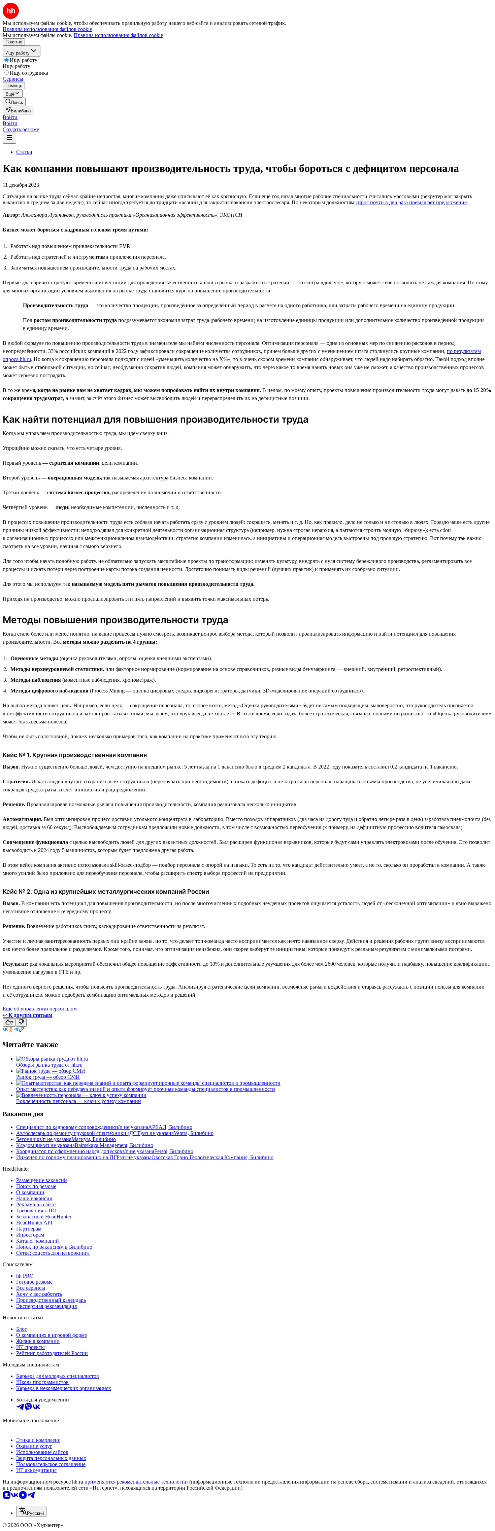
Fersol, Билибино (173, 1151)
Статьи (24, 152)
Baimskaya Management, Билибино (114, 1145)
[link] (14, 102)
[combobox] (31, 1511)
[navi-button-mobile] (9, 138)
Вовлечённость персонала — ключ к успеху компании (78, 1101)
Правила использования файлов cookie (118, 35)
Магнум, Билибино (93, 1139)
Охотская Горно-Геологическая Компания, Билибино (212, 1157)
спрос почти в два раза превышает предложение (411, 202)
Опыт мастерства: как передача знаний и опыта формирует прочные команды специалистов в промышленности (145, 1089)
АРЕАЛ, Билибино (170, 1127)
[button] (10, 117)
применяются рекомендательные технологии (136, 1482)
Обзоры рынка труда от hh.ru (49, 1065)
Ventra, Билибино (193, 1133)
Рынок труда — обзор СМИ (48, 1077)
